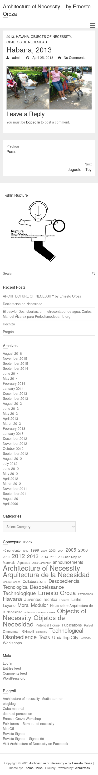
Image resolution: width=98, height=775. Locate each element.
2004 (61, 550)
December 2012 (15, 438)
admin (16, 57)
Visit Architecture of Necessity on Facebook (35, 743)
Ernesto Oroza (57, 592)
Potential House (48, 624)
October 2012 (13, 448)
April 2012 (10, 478)
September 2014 (15, 368)
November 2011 (15, 488)
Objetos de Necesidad (26, 42)
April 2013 (10, 418)
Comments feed (15, 673)
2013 (10, 36)
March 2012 (12, 483)
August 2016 (12, 353)
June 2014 (11, 373)
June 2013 (11, 408)
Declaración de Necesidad (22, 303)
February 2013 (14, 428)
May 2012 (10, 473)
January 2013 (13, 433)
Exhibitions (85, 593)
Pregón (8, 331)
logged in (33, 122)
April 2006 (10, 503)
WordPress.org (14, 678)
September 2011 (15, 493)
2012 (18, 555)
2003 (52, 550)
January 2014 (13, 388)
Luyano (9, 605)
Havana (22, 36)
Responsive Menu (92, 25)
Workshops (12, 642)
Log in (7, 663)
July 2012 (10, 463)
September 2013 (15, 398)
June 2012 (11, 468)
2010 (6, 556)
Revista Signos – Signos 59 (23, 738)
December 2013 (15, 393)
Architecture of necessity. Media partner (33, 698)
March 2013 (12, 423)
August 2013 (12, 403)
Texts (44, 637)
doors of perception (17, 713)
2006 (83, 550)
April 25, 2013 (42, 57)
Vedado (85, 638)
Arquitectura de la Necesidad (46, 574)
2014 (44, 556)
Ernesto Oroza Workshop (22, 718)
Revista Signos (14, 733)
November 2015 (15, 358)
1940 (25, 550)
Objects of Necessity (51, 36)
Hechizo (9, 324)
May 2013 (10, 413)
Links (76, 599)
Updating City (65, 637)
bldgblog (9, 703)
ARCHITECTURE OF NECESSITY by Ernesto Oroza (42, 296)
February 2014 (14, 383)
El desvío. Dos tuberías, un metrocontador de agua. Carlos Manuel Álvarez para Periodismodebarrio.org (47, 314)
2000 (44, 550)
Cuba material (13, 708)
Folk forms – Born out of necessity (28, 723)
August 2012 (12, 458)
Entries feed (12, 668)
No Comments (74, 57)
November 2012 (15, 443)
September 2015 (15, 363)
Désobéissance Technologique (33, 589)
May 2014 (10, 378)
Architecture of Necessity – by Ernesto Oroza (47, 9)
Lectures (64, 600)
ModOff (8, 728)
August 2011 (12, 498)
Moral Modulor (33, 604)
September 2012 (15, 453)
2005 (71, 549)
